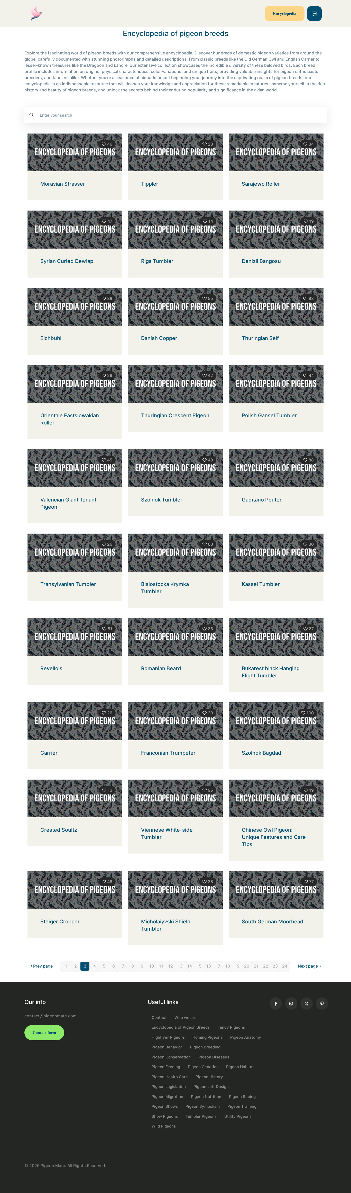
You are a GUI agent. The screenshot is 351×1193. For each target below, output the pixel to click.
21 (256, 966)
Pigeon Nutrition (206, 1096)
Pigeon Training (241, 1106)
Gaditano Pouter (262, 500)
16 (208, 966)
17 (218, 966)
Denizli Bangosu (261, 261)
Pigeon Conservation (171, 1057)
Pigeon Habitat (240, 1066)
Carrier (49, 753)
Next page (308, 966)
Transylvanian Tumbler (68, 584)
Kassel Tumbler (261, 584)
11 (161, 966)
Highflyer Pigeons (168, 1037)
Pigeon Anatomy (245, 1037)
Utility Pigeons (238, 1116)
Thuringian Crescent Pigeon (175, 415)
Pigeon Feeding (166, 1066)
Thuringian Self (260, 338)
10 (151, 966)
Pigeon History (209, 1076)
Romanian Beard (161, 668)
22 (265, 966)
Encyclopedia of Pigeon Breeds (181, 1027)
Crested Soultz (58, 830)
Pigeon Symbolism (203, 1106)
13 (180, 966)
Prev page (43, 966)
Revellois (51, 668)
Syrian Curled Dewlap (66, 261)
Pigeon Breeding (205, 1047)
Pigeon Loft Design (211, 1086)
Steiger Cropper (60, 922)
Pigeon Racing (242, 1096)
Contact (159, 1017)
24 (284, 966)
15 (199, 966)
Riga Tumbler (157, 261)
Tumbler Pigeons (201, 1116)
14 (189, 966)
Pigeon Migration (167, 1096)
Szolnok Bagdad (261, 753)
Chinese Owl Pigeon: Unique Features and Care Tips (274, 837)
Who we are (185, 1017)
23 (275, 966)
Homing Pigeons (207, 1037)
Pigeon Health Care (170, 1076)
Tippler (149, 184)
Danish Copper (159, 338)
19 (237, 966)
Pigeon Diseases (213, 1057)
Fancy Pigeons (231, 1027)
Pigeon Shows (165, 1106)
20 (246, 966)
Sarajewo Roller (261, 184)
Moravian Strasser (62, 184)
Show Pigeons (165, 1116)
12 (170, 966)
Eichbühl (50, 338)
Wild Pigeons (164, 1126)
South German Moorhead (272, 922)
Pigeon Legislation (169, 1086)
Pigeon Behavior (167, 1047)
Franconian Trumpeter (168, 753)
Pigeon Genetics (203, 1066)
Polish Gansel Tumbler (269, 415)
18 (227, 966)
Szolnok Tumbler (161, 500)
